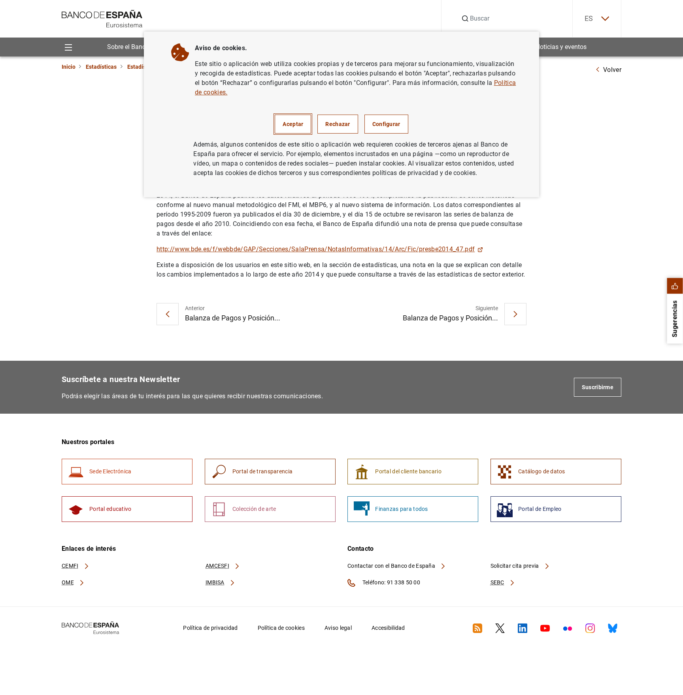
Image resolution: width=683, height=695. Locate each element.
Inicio (68, 67)
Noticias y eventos (561, 47)
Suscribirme (597, 387)
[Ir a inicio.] (102, 18)
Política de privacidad (210, 628)
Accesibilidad (388, 628)
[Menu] (68, 46)
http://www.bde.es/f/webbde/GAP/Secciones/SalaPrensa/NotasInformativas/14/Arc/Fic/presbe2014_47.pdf (316, 249)
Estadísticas (101, 67)
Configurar (386, 124)
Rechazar (337, 124)
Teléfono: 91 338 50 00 (390, 582)
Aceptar (293, 124)
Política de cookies (281, 628)
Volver (612, 69)
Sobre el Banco (128, 47)
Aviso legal (338, 628)
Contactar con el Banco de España (391, 566)
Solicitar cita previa (515, 566)
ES (589, 18)
